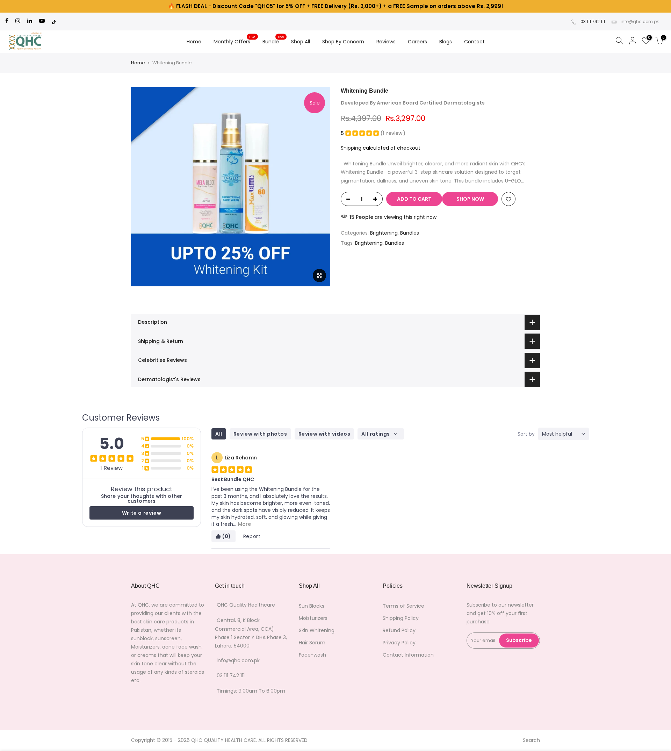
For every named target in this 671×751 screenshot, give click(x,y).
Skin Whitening (316, 630)
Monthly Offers (235, 40)
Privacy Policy (399, 642)
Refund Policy (399, 630)
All (218, 433)
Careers (417, 41)
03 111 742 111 (592, 21)
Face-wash (312, 654)
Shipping (351, 147)
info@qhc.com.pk (640, 21)
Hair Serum (312, 642)
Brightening (384, 232)
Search (531, 740)
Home (194, 41)
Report (252, 536)
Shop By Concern (343, 41)
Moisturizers (313, 618)
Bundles (409, 232)
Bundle (273, 40)
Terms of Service (403, 605)
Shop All (300, 41)
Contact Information (408, 654)
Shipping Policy (401, 618)
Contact (474, 41)
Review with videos (324, 433)
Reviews (386, 41)
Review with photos (260, 433)
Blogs (445, 41)
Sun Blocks (311, 605)
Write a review (141, 512)
